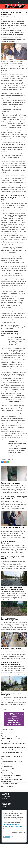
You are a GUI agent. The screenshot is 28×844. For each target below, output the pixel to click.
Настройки (7, 840)
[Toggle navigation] (2, 10)
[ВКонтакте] (2, 462)
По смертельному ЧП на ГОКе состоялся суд (12, 761)
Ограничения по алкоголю (7, 759)
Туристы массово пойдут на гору (9, 773)
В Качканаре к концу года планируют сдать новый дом (14, 498)
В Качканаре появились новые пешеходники (11, 694)
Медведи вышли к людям (7, 764)
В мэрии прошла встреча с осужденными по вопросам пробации (12, 776)
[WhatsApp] (8, 462)
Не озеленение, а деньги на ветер (9, 783)
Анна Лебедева (6, 16)
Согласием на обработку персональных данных (12, 827)
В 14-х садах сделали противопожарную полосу (10, 619)
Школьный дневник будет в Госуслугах (10, 542)
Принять (6, 837)
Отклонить (15, 837)
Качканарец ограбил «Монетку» (12, 648)
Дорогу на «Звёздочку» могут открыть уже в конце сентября (12, 588)
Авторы (4, 806)
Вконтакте (4, 798)
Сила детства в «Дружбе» (7, 786)
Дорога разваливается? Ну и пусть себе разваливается (11, 769)
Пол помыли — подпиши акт (10, 483)
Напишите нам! (5, 2)
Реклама (4, 809)
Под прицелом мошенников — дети (13, 527)
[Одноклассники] (4, 462)
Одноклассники (6, 796)
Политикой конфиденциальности (11, 824)
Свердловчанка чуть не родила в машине (12, 558)
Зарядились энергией (6, 766)
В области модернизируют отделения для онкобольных (11, 663)
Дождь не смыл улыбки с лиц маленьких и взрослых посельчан (11, 780)
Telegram (4, 801)
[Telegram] (6, 462)
